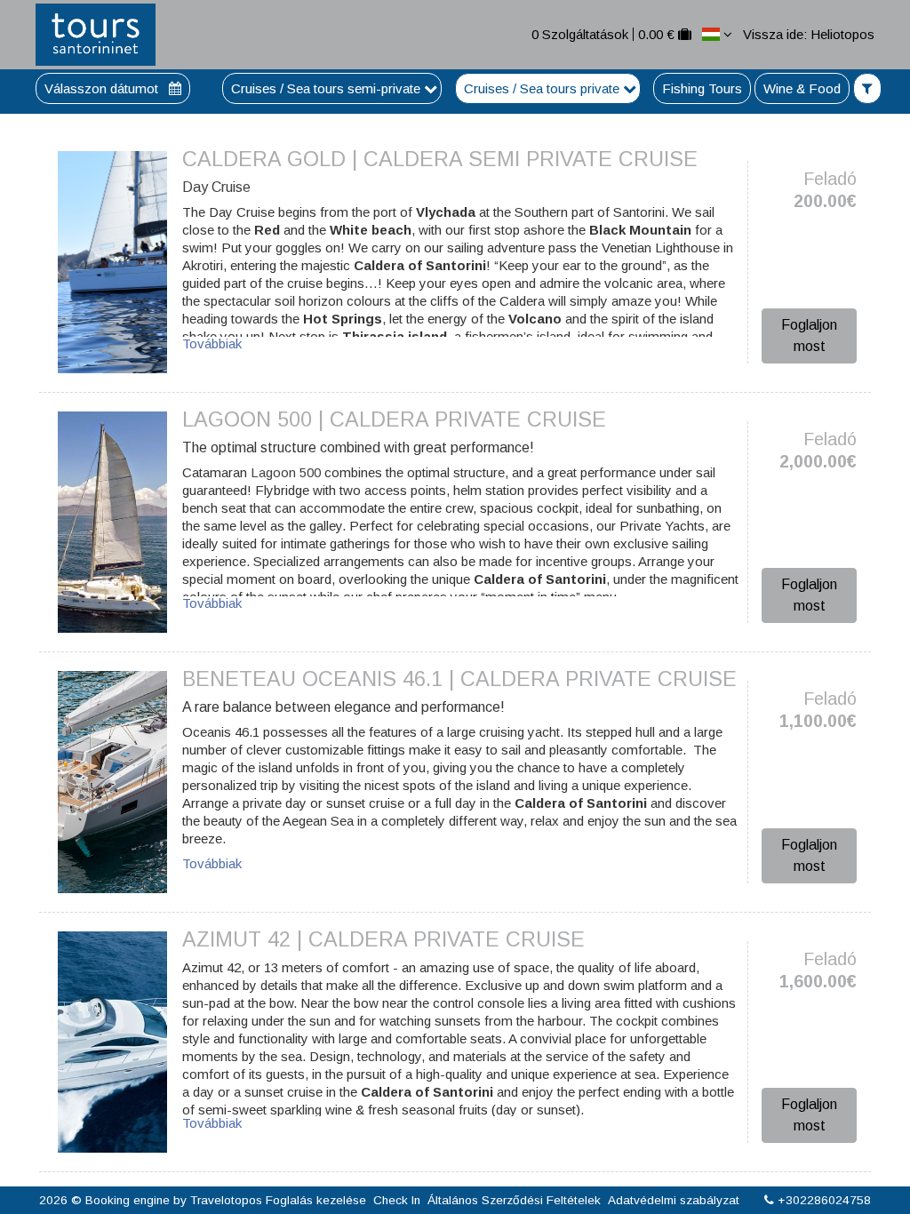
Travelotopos (226, 1200)
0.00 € (656, 34)
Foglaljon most (809, 335)
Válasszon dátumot (103, 88)
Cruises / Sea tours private (543, 88)
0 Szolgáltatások (579, 34)
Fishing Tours (702, 88)
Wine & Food (802, 88)
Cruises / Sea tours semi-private (327, 88)
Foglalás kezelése (316, 1200)
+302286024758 (824, 1200)
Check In (396, 1200)
